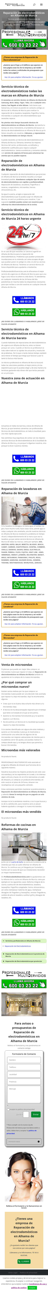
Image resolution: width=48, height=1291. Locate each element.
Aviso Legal (12, 1272)
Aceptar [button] (32, 1288)
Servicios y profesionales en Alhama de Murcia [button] (22, 941)
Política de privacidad (28, 1272)
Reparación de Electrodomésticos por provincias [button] (23, 961)
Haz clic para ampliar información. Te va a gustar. (24, 77)
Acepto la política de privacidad (22, 1109)
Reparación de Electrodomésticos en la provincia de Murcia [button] (25, 955)
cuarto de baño (17, 862)
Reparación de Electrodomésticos (18, 946)
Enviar (36, 1114)
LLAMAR (25, 1261)
